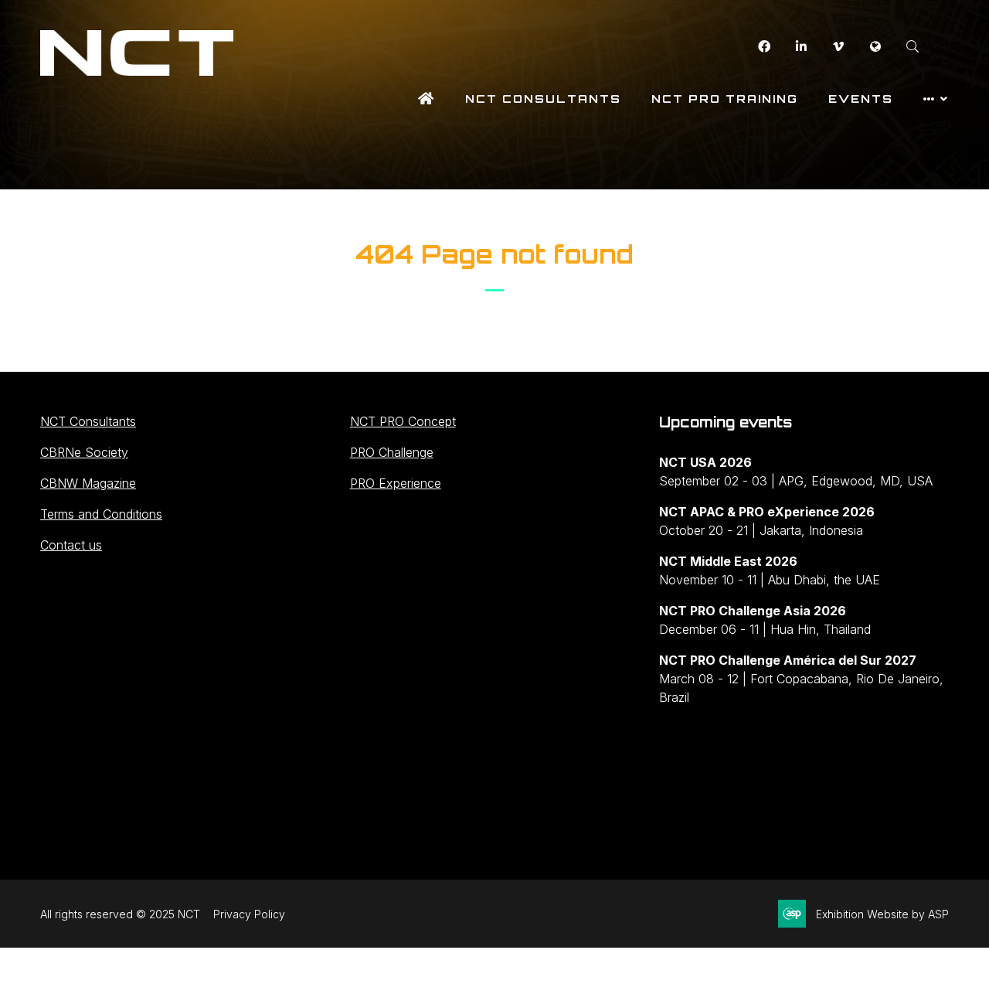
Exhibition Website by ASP (882, 914)
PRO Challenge (391, 452)
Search (912, 46)
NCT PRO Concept (403, 421)
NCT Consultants (543, 98)
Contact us (71, 545)
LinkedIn (800, 46)
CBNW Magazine (88, 483)
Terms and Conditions (101, 514)
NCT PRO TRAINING (724, 98)
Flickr (875, 46)
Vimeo (838, 46)
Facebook (763, 46)
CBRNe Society (84, 452)
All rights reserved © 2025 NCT (120, 914)
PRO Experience (395, 483)
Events (860, 98)
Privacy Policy (249, 914)
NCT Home (426, 98)
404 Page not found (494, 254)
